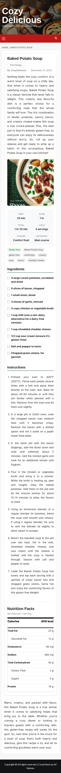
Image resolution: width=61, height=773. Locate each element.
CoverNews (44, 764)
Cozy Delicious (21, 15)
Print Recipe (16, 65)
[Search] (56, 38)
